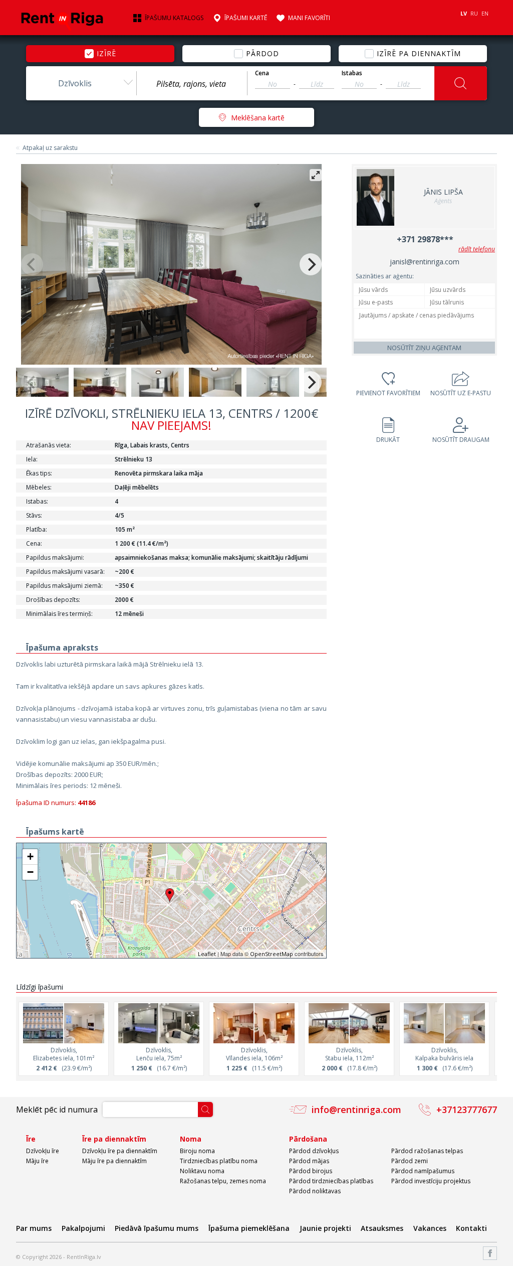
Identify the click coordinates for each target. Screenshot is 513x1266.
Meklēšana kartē (258, 117)
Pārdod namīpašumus (422, 1171)
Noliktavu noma (202, 1171)
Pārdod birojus (310, 1171)
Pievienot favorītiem (388, 393)
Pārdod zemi (409, 1161)
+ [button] (30, 856)
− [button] (30, 872)
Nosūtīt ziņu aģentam (424, 347)
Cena (262, 73)
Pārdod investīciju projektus (430, 1181)
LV (463, 13)
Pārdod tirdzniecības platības (331, 1181)
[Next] (311, 264)
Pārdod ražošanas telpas (427, 1151)
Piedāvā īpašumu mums (156, 1228)
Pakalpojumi (83, 1228)
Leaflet (207, 954)
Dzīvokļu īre (42, 1151)
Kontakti (471, 1228)
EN (484, 13)
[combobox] (81, 83)
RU (474, 13)
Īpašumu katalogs (174, 18)
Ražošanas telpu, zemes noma (223, 1181)
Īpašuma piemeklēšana (249, 1228)
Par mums (34, 1228)
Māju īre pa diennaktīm (114, 1161)
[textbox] (191, 83)
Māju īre (37, 1161)
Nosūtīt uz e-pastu (460, 393)
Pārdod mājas (309, 1161)
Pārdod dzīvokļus (314, 1151)
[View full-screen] (316, 175)
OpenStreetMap (271, 954)
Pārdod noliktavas (315, 1191)
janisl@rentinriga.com (424, 261)
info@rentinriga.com (356, 1109)
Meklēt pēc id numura (57, 1109)
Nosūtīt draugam (460, 439)
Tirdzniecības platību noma (219, 1161)
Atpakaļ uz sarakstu (50, 147)
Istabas (352, 73)
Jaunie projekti (325, 1228)
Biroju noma (197, 1151)
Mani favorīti (309, 18)
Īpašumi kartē (245, 18)
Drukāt (388, 439)
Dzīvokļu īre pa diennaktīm (119, 1151)
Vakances (429, 1228)
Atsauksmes (382, 1228)
